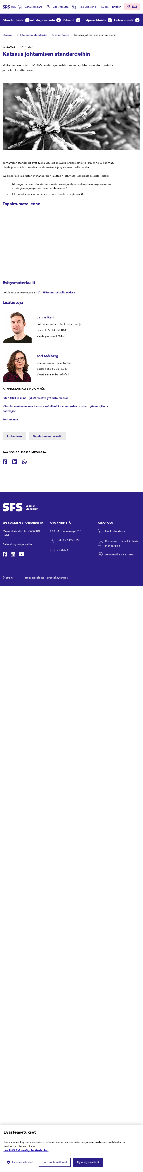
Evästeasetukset (22, 1162)
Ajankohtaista (96, 20)
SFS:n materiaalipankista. (59, 292)
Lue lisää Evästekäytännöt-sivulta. (25, 1150)
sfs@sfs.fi (63, 550)
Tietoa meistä (124, 20)
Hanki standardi (115, 531)
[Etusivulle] (9, 6)
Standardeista (13, 20)
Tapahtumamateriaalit (47, 436)
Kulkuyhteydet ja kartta (17, 544)
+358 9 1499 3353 (68, 540)
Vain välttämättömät (55, 1162)
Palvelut (68, 20)
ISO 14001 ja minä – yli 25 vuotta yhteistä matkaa (36, 398)
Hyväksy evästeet (88, 1162)
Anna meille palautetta (119, 554)
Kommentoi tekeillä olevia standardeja (121, 543)
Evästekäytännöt (57, 577)
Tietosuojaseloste (33, 577)
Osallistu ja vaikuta (41, 20)
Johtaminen (10, 419)
